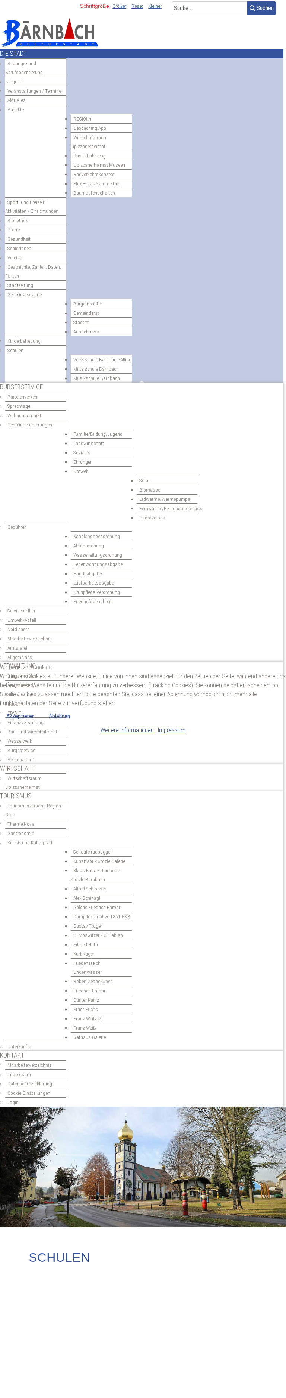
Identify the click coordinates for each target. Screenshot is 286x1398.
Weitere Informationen (127, 730)
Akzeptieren (20, 716)
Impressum (171, 730)
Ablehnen (59, 716)
